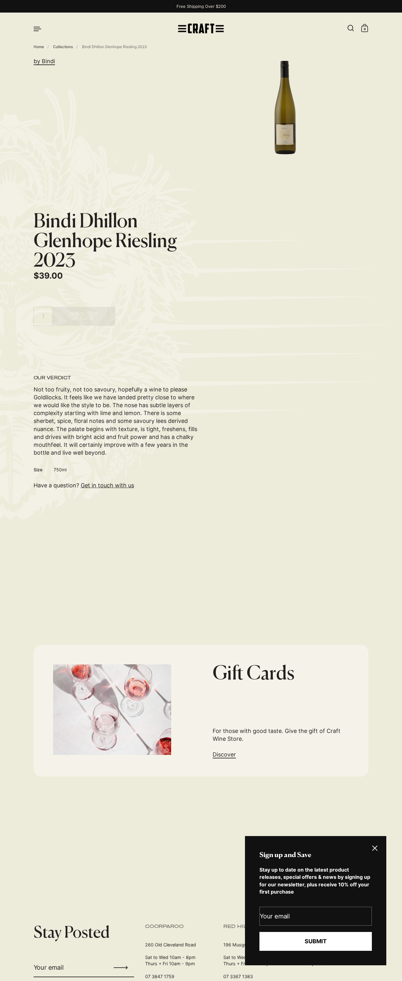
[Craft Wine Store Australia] (201, 28)
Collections (63, 46)
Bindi (48, 61)
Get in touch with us (107, 485)
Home (39, 46)
